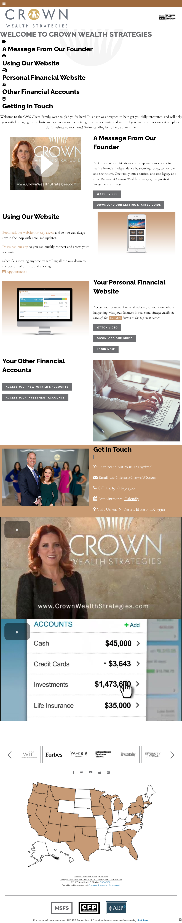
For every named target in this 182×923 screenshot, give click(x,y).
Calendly (131, 498)
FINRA (103, 882)
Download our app (15, 247)
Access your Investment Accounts (35, 397)
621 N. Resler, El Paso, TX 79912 (138, 509)
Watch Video (107, 194)
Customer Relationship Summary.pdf (104, 885)
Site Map (104, 876)
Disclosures (79, 876)
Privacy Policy (92, 876)
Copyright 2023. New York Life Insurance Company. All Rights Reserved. (91, 879)
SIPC (108, 882)
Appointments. (16, 271)
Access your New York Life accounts (37, 386)
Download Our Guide (114, 338)
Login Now (106, 349)
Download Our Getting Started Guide (129, 204)
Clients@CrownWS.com (136, 477)
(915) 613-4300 (123, 488)
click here (142, 920)
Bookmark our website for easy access (28, 232)
